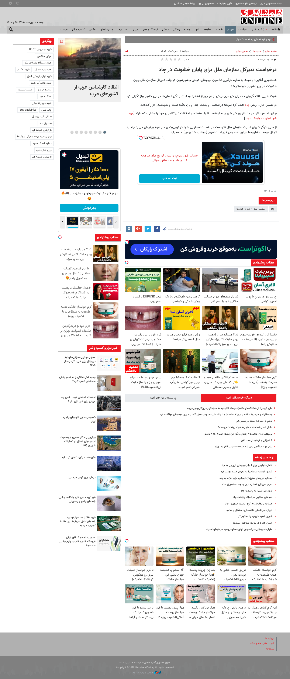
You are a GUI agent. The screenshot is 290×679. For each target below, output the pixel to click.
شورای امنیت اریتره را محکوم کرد (254, 516)
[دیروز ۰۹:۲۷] (109, 363)
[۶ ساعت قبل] (89, 59)
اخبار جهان (257, 51)
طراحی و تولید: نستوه (143, 673)
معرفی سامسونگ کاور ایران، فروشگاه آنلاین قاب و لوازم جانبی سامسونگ (77, 541)
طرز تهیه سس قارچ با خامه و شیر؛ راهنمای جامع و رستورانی (77, 499)
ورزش (135, 29)
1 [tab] (104, 132)
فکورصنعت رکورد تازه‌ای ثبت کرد (79, 457)
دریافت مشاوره (89, 208)
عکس (92, 29)
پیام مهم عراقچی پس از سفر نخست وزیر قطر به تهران (243, 447)
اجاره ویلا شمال (43, 70)
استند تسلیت (25, 90)
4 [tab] (90, 132)
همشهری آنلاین (259, 16)
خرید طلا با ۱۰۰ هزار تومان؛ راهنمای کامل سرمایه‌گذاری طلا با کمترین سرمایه (78, 522)
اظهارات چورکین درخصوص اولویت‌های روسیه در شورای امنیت (239, 529)
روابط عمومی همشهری (184, 3)
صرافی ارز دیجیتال (42, 116)
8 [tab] (72, 132)
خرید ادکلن (23, 70)
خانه (274, 29)
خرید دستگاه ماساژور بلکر (38, 63)
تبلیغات (270, 649)
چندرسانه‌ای (106, 29)
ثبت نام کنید (169, 178)
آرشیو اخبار (258, 29)
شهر (196, 29)
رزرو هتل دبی (44, 150)
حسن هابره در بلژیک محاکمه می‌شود (252, 523)
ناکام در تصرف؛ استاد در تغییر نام (254, 421)
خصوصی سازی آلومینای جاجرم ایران (79, 419)
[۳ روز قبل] (109, 503)
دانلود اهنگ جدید (42, 143)
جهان (230, 29)
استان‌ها (122, 29)
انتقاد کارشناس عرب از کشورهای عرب (96, 90)
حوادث (64, 29)
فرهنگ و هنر (150, 29)
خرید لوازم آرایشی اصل (39, 76)
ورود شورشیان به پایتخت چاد (256, 491)
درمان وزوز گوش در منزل (82, 477)
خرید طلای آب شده (41, 83)
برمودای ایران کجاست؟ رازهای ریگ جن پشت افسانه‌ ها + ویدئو (238, 434)
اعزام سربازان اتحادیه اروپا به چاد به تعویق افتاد (246, 484)
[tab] (239, 398)
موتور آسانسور (44, 56)
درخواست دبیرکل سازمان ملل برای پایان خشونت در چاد (218, 70)
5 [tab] (86, 132)
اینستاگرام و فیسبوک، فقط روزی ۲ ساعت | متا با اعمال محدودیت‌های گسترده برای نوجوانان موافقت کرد (216, 415)
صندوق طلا (46, 123)
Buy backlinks (28, 110)
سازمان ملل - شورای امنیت (251, 209)
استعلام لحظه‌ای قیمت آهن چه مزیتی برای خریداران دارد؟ (78, 399)
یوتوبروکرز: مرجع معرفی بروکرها (34, 137)
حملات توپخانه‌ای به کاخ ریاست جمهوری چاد (248, 504)
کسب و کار (78, 29)
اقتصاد (219, 29)
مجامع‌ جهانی (242, 51)
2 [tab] (100, 132)
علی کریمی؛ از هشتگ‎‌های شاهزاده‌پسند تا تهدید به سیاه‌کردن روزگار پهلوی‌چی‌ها (229, 408)
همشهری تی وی (206, 3)
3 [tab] (95, 132)
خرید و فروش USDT (40, 49)
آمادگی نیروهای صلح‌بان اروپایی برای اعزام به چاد (246, 478)
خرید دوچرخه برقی (42, 103)
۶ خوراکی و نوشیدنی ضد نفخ (256, 440)
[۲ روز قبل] (109, 403)
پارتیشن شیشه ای (42, 130)
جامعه (207, 29)
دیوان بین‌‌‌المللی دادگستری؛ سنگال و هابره (249, 510)
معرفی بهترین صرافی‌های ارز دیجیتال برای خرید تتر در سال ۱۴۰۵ (80, 361)
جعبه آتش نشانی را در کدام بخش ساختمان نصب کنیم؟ (77, 379)
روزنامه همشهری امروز (271, 3)
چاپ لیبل (46, 110)
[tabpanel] (89, 70)
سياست (242, 29)
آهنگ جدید (45, 96)
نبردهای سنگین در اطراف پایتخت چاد (252, 497)
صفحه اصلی (271, 51)
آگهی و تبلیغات (224, 3)
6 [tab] (81, 132)
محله (187, 29)
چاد (246, 104)
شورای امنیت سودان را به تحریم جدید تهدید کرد (246, 472)
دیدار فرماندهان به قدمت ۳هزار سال (251, 39)
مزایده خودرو (45, 90)
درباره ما (269, 639)
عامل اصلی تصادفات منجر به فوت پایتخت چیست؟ (245, 427)
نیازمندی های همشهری (246, 3)
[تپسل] (141, 138)
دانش (165, 29)
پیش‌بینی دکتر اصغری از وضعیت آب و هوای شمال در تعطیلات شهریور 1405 (78, 441)
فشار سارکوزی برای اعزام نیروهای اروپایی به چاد (246, 465)
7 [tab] (76, 132)
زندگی (176, 29)
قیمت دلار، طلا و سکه (262, 644)
